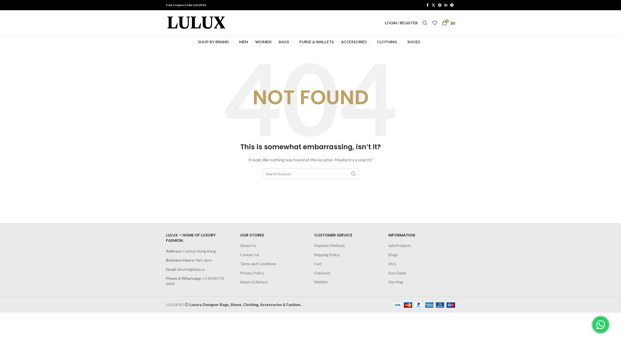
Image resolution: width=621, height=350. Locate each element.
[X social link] (433, 5)
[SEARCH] (353, 173)
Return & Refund (253, 282)
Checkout (322, 273)
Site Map (395, 282)
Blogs (393, 254)
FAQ (392, 263)
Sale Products (399, 245)
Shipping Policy (327, 254)
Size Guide (397, 273)
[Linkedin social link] (446, 5)
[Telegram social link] (452, 5)
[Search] (425, 23)
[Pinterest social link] (440, 5)
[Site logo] (196, 22)
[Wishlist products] (435, 23)
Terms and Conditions (258, 263)
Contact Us (249, 254)
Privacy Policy (252, 273)
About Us (248, 245)
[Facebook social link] (427, 5)
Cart (318, 263)
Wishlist (321, 282)
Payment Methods (329, 245)
